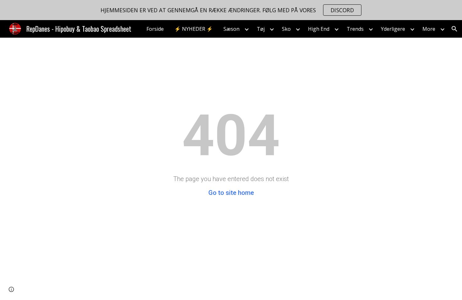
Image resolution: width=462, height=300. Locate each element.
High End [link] (318, 28)
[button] (454, 28)
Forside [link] (155, 28)
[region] (231, 10)
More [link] (428, 28)
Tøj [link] (261, 28)
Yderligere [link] (393, 28)
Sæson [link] (231, 28)
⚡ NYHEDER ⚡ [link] (193, 28)
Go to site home (231, 192)
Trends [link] (355, 28)
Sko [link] (286, 28)
